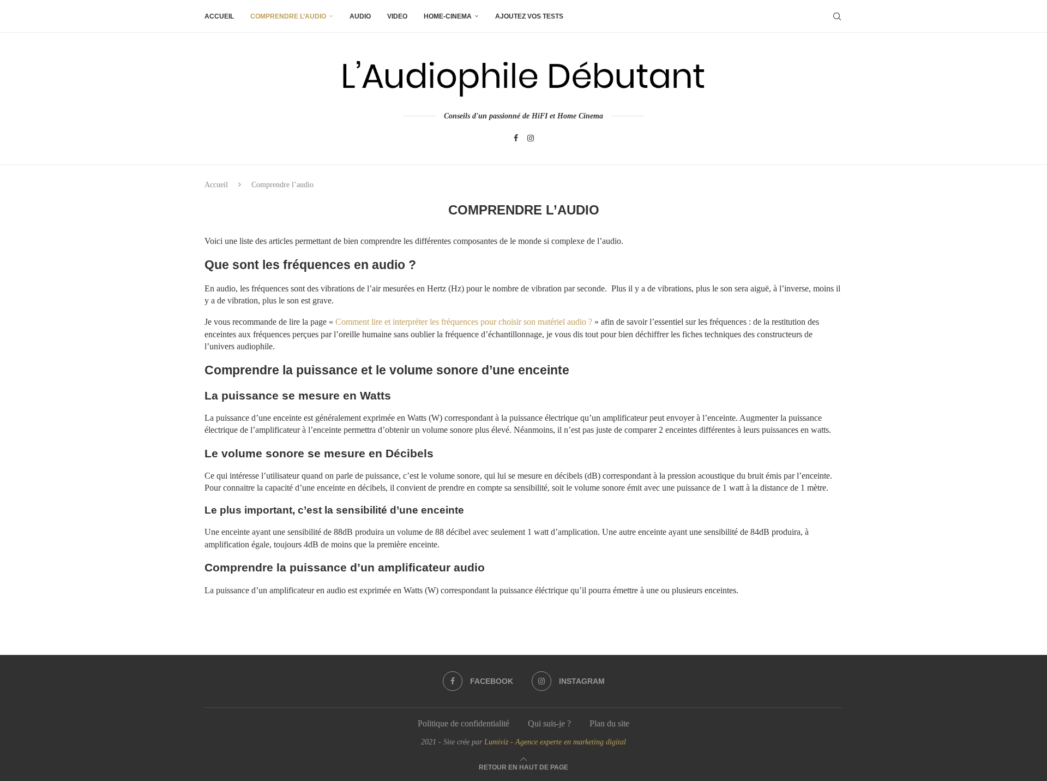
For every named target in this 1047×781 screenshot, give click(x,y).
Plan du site (609, 723)
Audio (360, 16)
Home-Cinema (448, 16)
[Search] (837, 16)
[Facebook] (516, 138)
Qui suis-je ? (549, 723)
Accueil (219, 16)
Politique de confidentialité (463, 723)
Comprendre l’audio (288, 16)
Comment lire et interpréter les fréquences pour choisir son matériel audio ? (463, 321)
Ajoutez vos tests (529, 16)
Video (397, 16)
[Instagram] (530, 138)
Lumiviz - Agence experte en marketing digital (555, 742)
